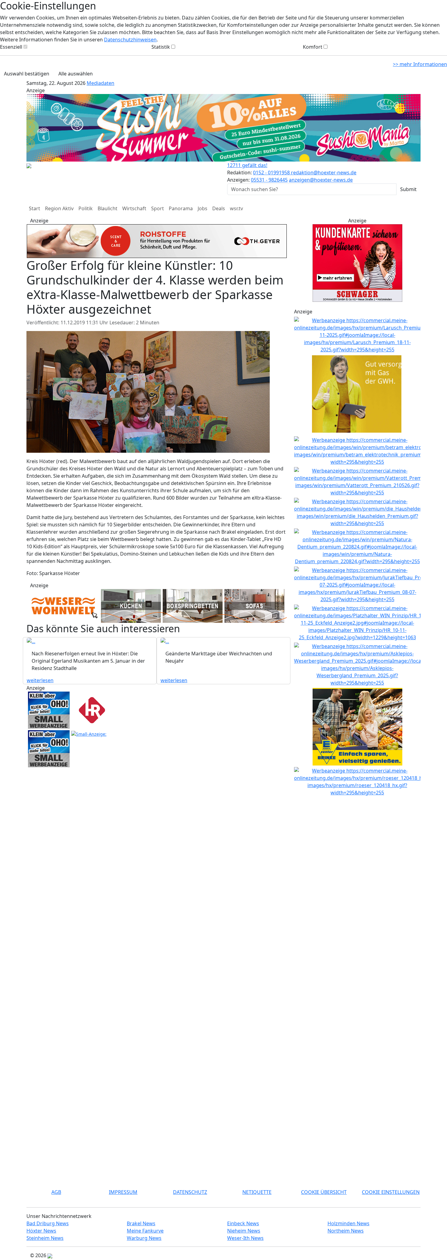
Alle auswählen (75, 73)
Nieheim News (243, 1230)
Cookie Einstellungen (391, 1192)
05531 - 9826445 (269, 179)
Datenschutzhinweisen (130, 39)
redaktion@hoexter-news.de (323, 172)
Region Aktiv (59, 208)
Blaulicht (107, 208)
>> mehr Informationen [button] (420, 64)
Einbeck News (243, 1223)
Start (34, 208)
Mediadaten (100, 83)
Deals (218, 208)
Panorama (181, 208)
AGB (56, 1192)
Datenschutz (190, 1192)
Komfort (312, 47)
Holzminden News (348, 1223)
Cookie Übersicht (324, 1192)
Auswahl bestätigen (26, 73)
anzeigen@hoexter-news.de (321, 179)
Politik (85, 208)
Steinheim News (45, 1238)
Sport (157, 208)
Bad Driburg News (47, 1223)
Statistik (160, 47)
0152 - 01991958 (272, 172)
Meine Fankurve (145, 1230)
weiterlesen (40, 682)
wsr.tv (236, 208)
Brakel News (141, 1223)
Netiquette (257, 1192)
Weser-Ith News (245, 1238)
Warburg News (144, 1238)
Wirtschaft (134, 208)
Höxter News (41, 1230)
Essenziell (11, 47)
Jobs (202, 208)
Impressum (123, 1192)
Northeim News (345, 1230)
